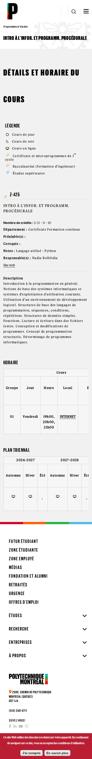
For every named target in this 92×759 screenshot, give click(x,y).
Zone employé (21, 558)
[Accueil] (12, 11)
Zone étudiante (23, 549)
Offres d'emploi (24, 602)
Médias (15, 567)
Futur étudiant (23, 541)
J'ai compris (31, 753)
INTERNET (68, 417)
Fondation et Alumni (28, 576)
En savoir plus (57, 753)
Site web (9, 265)
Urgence (17, 593)
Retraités (18, 584)
